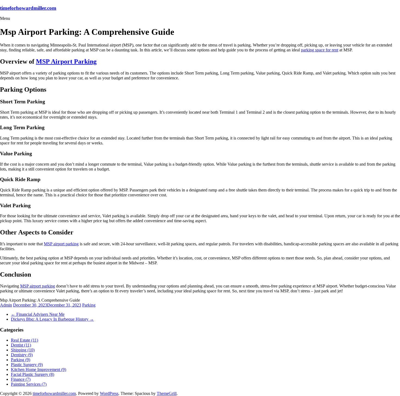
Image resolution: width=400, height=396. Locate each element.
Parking (89, 305)
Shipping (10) (23, 350)
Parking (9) (20, 359)
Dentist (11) (21, 345)
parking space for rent (319, 50)
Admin (6, 305)
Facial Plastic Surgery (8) (32, 374)
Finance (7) (20, 379)
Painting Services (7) (29, 384)
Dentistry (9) (22, 354)
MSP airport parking (61, 244)
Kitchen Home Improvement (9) (38, 369)
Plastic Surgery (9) (27, 364)
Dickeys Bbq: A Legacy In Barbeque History (52, 319)
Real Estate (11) (24, 340)
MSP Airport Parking (66, 61)
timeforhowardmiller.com (28, 8)
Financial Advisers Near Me (37, 314)
